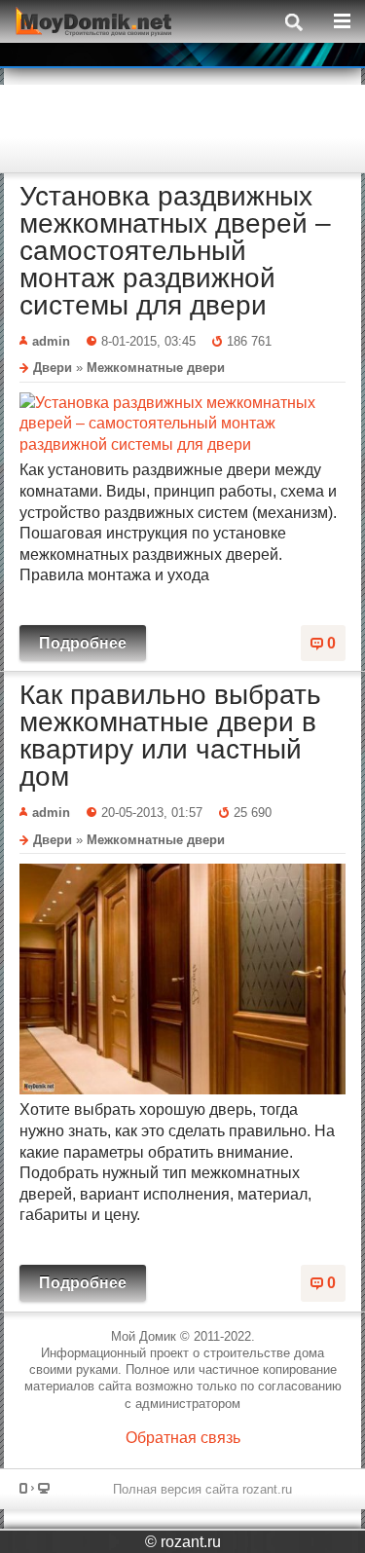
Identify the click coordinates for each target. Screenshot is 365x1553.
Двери (52, 367)
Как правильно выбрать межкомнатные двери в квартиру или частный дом (170, 736)
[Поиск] (290, 20)
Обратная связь (183, 1437)
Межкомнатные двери (156, 367)
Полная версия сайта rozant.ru (202, 1489)
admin (51, 341)
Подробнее (83, 643)
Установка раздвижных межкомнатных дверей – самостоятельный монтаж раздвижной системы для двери (175, 250)
